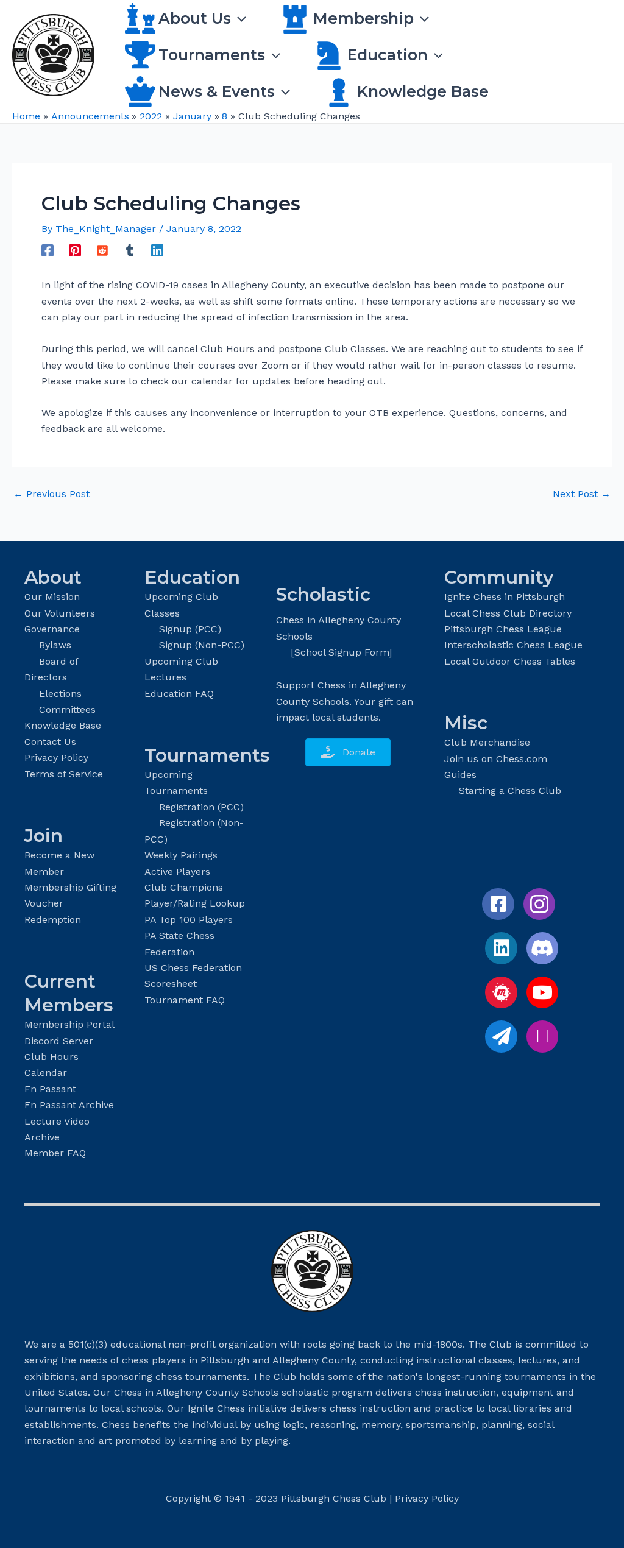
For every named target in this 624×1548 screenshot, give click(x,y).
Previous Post (51, 494)
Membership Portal (69, 1024)
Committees (67, 709)
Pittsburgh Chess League (503, 629)
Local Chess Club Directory (508, 613)
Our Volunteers (59, 613)
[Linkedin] (157, 250)
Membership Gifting (70, 887)
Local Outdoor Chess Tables (509, 661)
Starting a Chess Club (510, 790)
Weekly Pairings (181, 855)
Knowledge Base (62, 725)
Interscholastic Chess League (513, 645)
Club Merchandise (487, 742)
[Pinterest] (75, 250)
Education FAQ (179, 693)
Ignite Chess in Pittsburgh (504, 597)
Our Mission (52, 597)
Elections (60, 693)
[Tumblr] (130, 250)
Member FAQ (55, 1153)
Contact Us (50, 741)
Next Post (582, 494)
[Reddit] (102, 250)
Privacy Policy (56, 757)
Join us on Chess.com (495, 759)
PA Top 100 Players (188, 919)
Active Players (177, 871)
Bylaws (55, 645)
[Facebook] (47, 250)
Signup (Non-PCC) (201, 645)
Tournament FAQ (184, 1000)
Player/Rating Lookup (194, 903)
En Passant (50, 1089)
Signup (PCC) (190, 629)
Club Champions (183, 887)
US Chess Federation (193, 968)
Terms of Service (63, 774)
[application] (238, 18)
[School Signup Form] (341, 652)
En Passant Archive (69, 1105)
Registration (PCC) (201, 807)
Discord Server (58, 1041)
